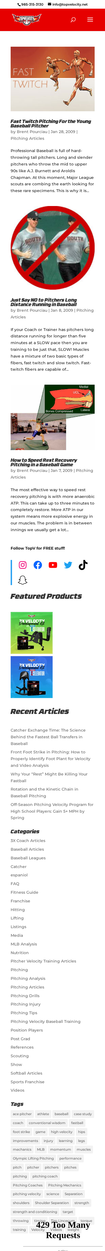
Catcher (19, 866)
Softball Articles (26, 1073)
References (22, 1047)
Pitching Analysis (28, 978)
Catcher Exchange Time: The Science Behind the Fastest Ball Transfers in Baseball (48, 737)
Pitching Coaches (28, 1185)
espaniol (19, 875)
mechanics (22, 1149)
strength (81, 1203)
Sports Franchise (28, 1081)
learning (66, 1141)
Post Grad (20, 1038)
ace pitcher (22, 1114)
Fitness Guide (24, 892)
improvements (25, 1141)
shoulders (21, 1203)
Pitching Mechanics (64, 1185)
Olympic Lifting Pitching (33, 1158)
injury (48, 1141)
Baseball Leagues (28, 857)
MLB (41, 1149)
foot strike (21, 1132)
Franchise (20, 901)
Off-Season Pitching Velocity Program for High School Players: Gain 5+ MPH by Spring (52, 811)
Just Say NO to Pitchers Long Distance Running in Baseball (44, 302)
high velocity (62, 1132)
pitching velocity (27, 1194)
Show (16, 1064)
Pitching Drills (25, 995)
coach (18, 1123)
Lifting (17, 918)
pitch (17, 1167)
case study (83, 1114)
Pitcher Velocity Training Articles (43, 961)
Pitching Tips (24, 1012)
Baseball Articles (27, 849)
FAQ (15, 883)
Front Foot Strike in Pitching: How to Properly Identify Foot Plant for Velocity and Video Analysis (50, 758)
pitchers (52, 1167)
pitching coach (45, 1176)
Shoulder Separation (52, 1203)
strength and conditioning (35, 1212)
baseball (61, 1114)
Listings (18, 926)
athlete (43, 1114)
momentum (60, 1149)
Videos (17, 1090)
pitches (70, 1167)
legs (81, 1141)
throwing (21, 1221)
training (19, 1230)
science (52, 1194)
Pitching (19, 969)
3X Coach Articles (28, 840)
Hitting (18, 909)
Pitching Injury (26, 1004)
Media (17, 935)
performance (70, 1158)
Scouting (20, 1055)
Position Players (27, 1030)
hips (81, 1132)
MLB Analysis (24, 944)
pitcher (33, 1167)
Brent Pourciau (32, 131)
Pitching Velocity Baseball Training (46, 1021)
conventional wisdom (47, 1123)
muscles (84, 1149)
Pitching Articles (27, 138)
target (68, 1212)
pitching (20, 1176)
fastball (77, 1123)
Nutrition (20, 952)
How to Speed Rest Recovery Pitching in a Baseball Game (44, 462)
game (40, 1132)
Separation (74, 1194)
